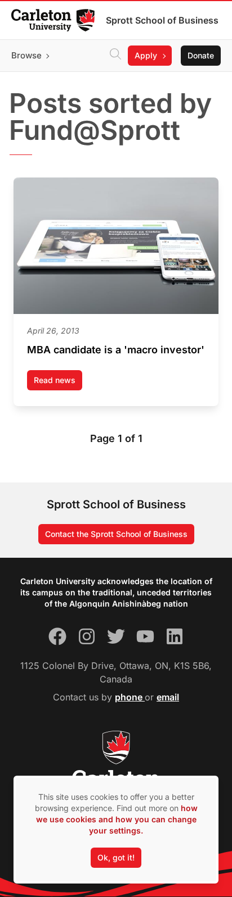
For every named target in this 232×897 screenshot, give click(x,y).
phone (130, 697)
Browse (26, 55)
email (168, 697)
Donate (201, 55)
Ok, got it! (116, 857)
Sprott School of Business (162, 20)
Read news (58, 382)
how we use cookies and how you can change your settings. (117, 819)
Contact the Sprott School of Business (116, 534)
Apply (146, 55)
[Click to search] (115, 55)
